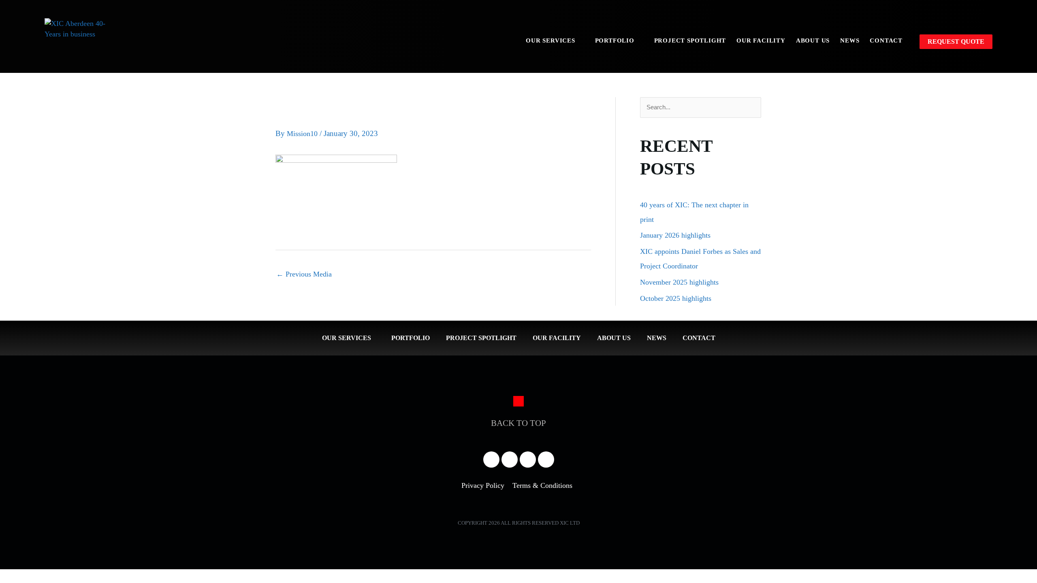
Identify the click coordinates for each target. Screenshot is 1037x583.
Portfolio (614, 40)
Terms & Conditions (542, 485)
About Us (813, 40)
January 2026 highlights (675, 235)
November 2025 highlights (679, 282)
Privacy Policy (482, 485)
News (849, 40)
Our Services (550, 40)
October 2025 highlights (675, 298)
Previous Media (304, 274)
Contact (886, 40)
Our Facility (760, 40)
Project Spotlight (690, 40)
